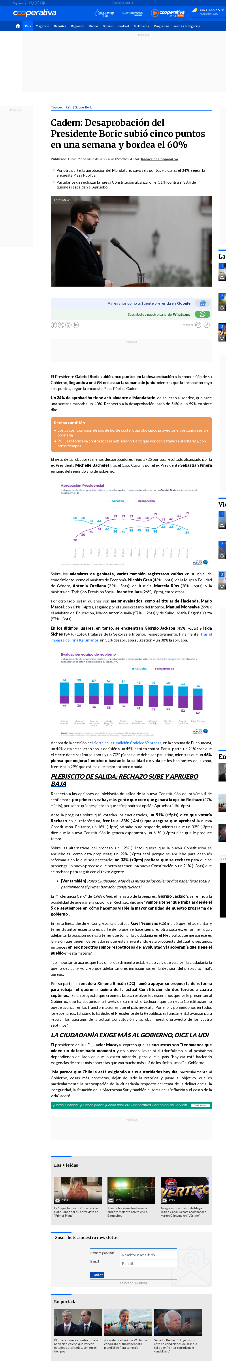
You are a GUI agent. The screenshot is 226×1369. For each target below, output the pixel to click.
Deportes (60, 26)
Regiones (77, 26)
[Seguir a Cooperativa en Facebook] (31, 3)
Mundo (93, 26)
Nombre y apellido (102, 1253)
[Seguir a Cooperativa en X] (37, 3)
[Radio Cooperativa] (168, 13)
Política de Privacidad (133, 1283)
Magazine (42, 26)
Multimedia (141, 26)
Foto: (57, 200)
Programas (161, 26)
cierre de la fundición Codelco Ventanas (127, 742)
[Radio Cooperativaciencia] (132, 13)
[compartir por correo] (198, 325)
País (28, 26)
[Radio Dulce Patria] (104, 13)
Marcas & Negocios (187, 26)
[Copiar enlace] (206, 325)
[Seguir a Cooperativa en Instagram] (42, 3)
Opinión (108, 26)
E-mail (94, 1261)
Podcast (123, 26)
